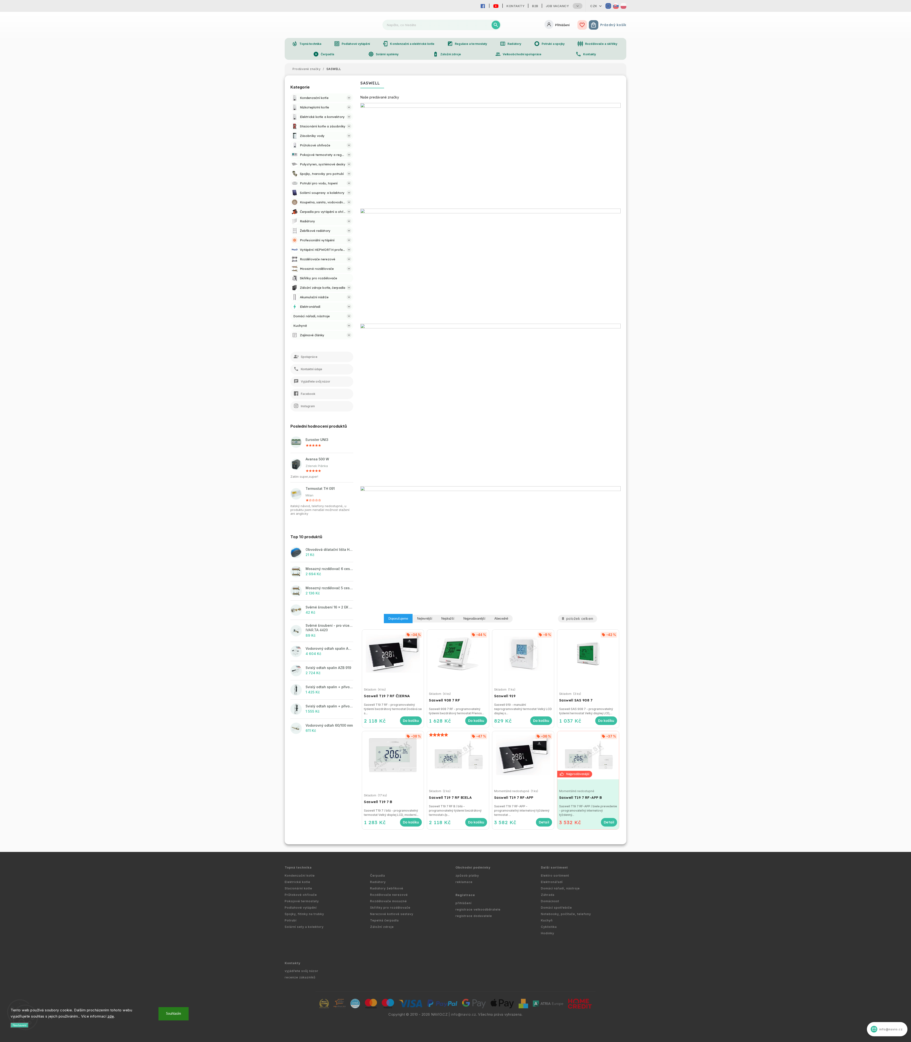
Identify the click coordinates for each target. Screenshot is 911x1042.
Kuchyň (547, 920)
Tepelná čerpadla (384, 920)
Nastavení (20, 1025)
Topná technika (306, 44)
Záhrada (547, 895)
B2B (535, 6)
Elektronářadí (552, 882)
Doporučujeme (398, 618)
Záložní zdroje (447, 54)
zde (110, 1016)
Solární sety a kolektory (304, 927)
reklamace (464, 882)
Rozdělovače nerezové (389, 895)
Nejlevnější (424, 618)
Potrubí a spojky (549, 44)
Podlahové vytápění (352, 44)
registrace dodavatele (474, 916)
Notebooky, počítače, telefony (566, 914)
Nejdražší (447, 618)
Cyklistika (549, 927)
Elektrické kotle (297, 882)
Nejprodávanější (474, 618)
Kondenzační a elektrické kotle (408, 44)
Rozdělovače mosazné (388, 901)
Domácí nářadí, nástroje (560, 888)
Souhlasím (173, 1013)
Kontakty (516, 6)
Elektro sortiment (555, 875)
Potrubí (291, 920)
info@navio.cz (463, 1014)
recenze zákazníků (300, 977)
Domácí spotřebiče (556, 907)
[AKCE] (588, 755)
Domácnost (550, 901)
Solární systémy (383, 54)
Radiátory (510, 44)
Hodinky (547, 933)
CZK (593, 6)
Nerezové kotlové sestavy (391, 914)
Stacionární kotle (298, 888)
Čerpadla (323, 54)
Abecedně (501, 618)
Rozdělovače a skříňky (597, 44)
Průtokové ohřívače (301, 895)
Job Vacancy (557, 6)
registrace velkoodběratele (478, 909)
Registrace (465, 895)
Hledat (496, 25)
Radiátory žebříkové (386, 888)
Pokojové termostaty (302, 901)
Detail (544, 822)
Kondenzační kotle (300, 875)
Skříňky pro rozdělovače (390, 907)
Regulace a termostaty (467, 44)
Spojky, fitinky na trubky (304, 914)
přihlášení (464, 903)
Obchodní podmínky (473, 867)
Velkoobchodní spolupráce (518, 54)
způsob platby (467, 875)
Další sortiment (554, 867)
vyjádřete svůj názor (301, 971)
